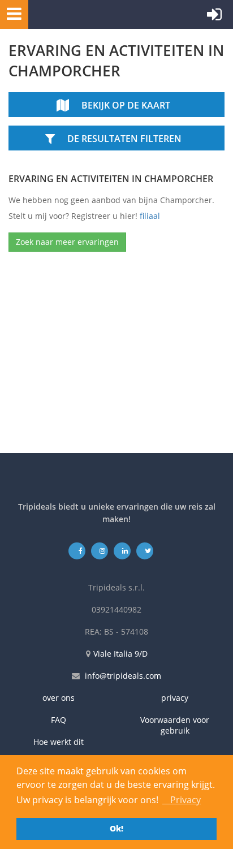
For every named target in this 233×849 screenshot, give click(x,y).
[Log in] (214, 17)
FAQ (58, 719)
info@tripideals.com (123, 675)
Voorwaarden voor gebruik (174, 725)
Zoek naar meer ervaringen (67, 241)
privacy (174, 697)
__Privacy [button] (181, 800)
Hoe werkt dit (58, 741)
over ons (58, 697)
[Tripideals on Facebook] (77, 550)
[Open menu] (10, 13)
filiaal (150, 215)
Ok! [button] (116, 828)
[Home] (82, 14)
